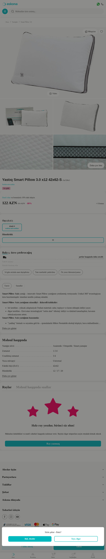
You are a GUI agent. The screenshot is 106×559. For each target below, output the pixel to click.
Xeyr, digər (76, 539)
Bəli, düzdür (30, 539)
